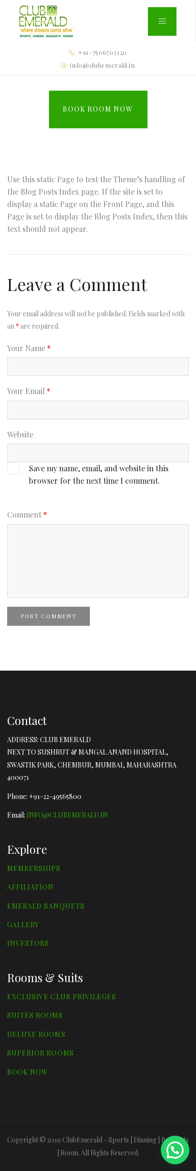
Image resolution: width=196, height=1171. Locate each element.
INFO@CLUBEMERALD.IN (67, 814)
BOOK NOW (27, 1072)
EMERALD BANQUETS (46, 906)
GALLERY (23, 924)
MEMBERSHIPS (34, 868)
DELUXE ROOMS (36, 1034)
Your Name (29, 348)
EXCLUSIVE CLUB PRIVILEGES (61, 996)
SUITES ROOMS (35, 1015)
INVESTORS (28, 943)
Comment (27, 514)
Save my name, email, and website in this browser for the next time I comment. (98, 474)
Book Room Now (98, 109)
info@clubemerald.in (102, 65)
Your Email (28, 391)
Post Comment (48, 616)
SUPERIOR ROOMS (40, 1052)
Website (20, 434)
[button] (175, 1150)
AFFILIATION (30, 886)
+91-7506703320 (102, 52)
